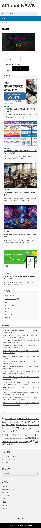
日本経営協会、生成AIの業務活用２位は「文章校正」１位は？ (19, 356)
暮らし (7, 314)
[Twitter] (18, 518)
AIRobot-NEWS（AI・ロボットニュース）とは (15, 456)
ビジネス (7, 302)
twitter (28, 2)
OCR (13, 425)
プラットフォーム (13, 435)
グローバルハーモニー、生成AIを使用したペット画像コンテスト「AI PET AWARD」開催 (12, 60)
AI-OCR (8, 419)
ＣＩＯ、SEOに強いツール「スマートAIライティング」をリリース (21, 387)
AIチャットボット (25, 418)
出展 (16, 438)
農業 (12, 444)
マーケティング (24, 435)
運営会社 (5, 462)
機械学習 (21, 442)
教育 (6, 311)
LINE (7, 425)
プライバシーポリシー (9, 459)
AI (3, 418)
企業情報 (12, 438)
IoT (4, 425)
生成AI (31, 441)
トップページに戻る (20, 68)
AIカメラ (13, 419)
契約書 (26, 438)
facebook (31, 2)
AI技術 (13, 422)
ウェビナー (7, 428)
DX (33, 422)
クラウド (9, 431)
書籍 (17, 442)
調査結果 (6, 444)
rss (25, 2)
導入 (38, 438)
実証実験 (32, 438)
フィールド (8, 305)
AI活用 (18, 422)
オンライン (18, 427)
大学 (22, 438)
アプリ (30, 425)
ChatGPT (26, 421)
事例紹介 (7, 438)
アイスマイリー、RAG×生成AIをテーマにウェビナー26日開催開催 (20, 366)
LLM (10, 425)
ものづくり (8, 295)
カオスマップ (29, 428)
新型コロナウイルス (9, 442)
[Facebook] (22, 518)
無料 (25, 442)
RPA (17, 425)
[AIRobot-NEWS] (18, 5)
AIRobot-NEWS (19, 525)
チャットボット (30, 431)
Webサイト (23, 425)
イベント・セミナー (10, 299)
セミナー (18, 431)
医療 (6, 308)
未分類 (7, 317)
